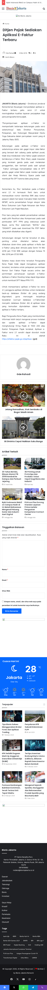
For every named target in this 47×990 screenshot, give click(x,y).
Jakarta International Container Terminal (17, 949)
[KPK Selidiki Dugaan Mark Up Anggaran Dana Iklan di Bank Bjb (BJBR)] (12, 745)
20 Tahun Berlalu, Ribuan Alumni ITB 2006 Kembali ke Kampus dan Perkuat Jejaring (11, 477)
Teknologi (6, 884)
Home (6, 24)
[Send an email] (15, 53)
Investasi (5, 896)
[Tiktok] (36, 979)
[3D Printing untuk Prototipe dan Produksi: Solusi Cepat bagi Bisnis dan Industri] (35, 463)
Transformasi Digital (10, 958)
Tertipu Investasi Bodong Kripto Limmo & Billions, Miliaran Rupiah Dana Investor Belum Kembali (35, 758)
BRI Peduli (6, 945)
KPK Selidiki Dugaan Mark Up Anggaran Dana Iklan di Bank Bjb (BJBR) (12, 757)
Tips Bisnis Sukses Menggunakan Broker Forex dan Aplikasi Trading (12, 728)
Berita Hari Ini (24, 936)
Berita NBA (36, 936)
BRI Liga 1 (40, 941)
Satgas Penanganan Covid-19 (27, 953)
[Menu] (3, 9)
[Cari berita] (44, 9)
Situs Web (6, 591)
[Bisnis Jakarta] (16, 8)
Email (5, 580)
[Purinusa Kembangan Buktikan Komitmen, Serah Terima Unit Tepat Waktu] (12, 777)
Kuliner (4, 910)
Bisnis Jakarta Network (25, 973)
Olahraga (5, 888)
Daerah (5, 877)
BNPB (25, 941)
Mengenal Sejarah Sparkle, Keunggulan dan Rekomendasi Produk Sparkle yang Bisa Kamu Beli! (34, 790)
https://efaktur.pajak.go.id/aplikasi (17, 339)
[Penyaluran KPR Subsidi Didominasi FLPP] (35, 716)
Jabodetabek (7, 881)
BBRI (14, 936)
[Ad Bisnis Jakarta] (23, 16)
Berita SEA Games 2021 (11, 941)
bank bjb (6, 936)
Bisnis (4, 892)
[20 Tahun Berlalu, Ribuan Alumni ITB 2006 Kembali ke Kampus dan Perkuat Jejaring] (12, 463)
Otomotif (5, 922)
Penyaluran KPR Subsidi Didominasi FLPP (33, 727)
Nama (5, 569)
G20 (29, 945)
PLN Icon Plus (8, 953)
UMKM (34, 958)
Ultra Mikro (24, 958)
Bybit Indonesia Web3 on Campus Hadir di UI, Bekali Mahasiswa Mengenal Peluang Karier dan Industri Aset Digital (12, 508)
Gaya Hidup (6, 903)
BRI (32, 941)
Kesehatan (6, 918)
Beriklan (40, 969)
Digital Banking (19, 945)
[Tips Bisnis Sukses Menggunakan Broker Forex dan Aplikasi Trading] (12, 716)
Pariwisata (6, 914)
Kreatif (4, 906)
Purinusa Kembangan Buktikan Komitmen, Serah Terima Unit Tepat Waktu (12, 789)
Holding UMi (39, 945)
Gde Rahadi (10, 53)
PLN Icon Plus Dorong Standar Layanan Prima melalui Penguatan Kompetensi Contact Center (34, 508)
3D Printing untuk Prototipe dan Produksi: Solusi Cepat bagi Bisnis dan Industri (35, 477)
